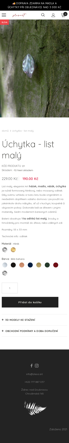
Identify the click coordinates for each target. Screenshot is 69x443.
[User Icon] (53, 15)
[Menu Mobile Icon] (4, 15)
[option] (34, 68)
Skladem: (7, 170)
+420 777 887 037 (34, 381)
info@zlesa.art (34, 374)
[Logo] (19, 15)
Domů (5, 130)
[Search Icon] (43, 15)
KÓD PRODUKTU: (11, 166)
